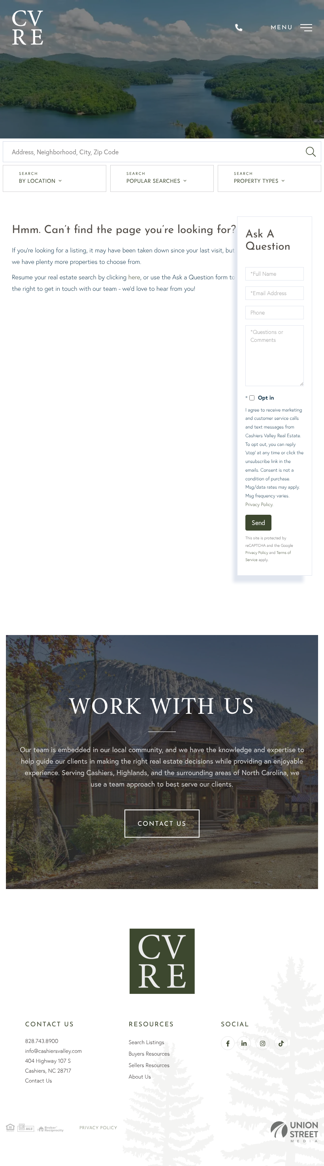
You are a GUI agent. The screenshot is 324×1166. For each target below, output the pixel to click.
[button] (310, 151)
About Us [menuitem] (140, 1076)
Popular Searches (153, 180)
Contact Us (162, 824)
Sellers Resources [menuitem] (149, 1065)
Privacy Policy (258, 504)
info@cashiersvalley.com (53, 1050)
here (134, 277)
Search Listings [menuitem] (146, 1042)
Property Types (256, 180)
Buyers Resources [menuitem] (149, 1053)
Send (258, 523)
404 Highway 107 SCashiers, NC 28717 (48, 1065)
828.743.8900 (41, 1041)
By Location (37, 180)
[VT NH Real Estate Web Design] (294, 1131)
